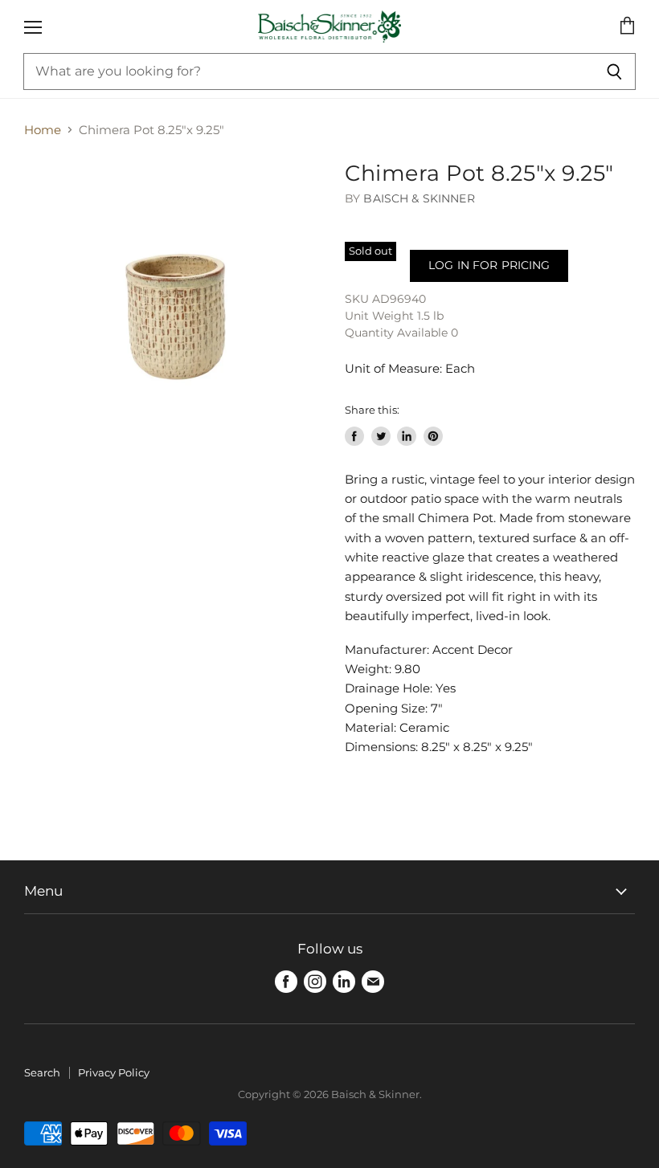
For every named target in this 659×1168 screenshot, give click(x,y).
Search (42, 1072)
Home (42, 130)
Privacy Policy (113, 1072)
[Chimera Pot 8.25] (177, 313)
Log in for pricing (489, 265)
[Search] (614, 71)
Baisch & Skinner (418, 198)
